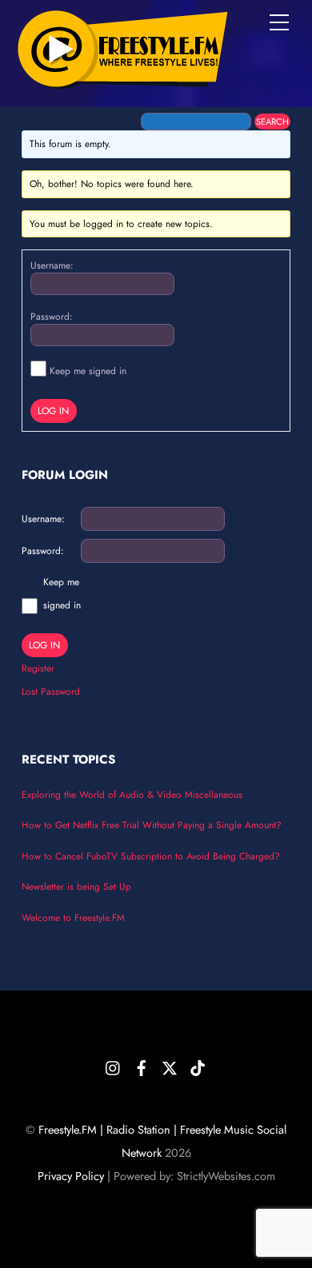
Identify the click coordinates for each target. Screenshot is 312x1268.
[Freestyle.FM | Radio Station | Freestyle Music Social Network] (122, 79)
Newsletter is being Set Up (76, 886)
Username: (52, 265)
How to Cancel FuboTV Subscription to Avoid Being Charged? (151, 856)
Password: (51, 316)
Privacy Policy (71, 1176)
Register (38, 668)
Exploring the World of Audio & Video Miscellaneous (132, 795)
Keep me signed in (88, 371)
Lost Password (51, 691)
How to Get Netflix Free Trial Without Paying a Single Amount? (152, 825)
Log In (53, 411)
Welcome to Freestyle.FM (73, 918)
